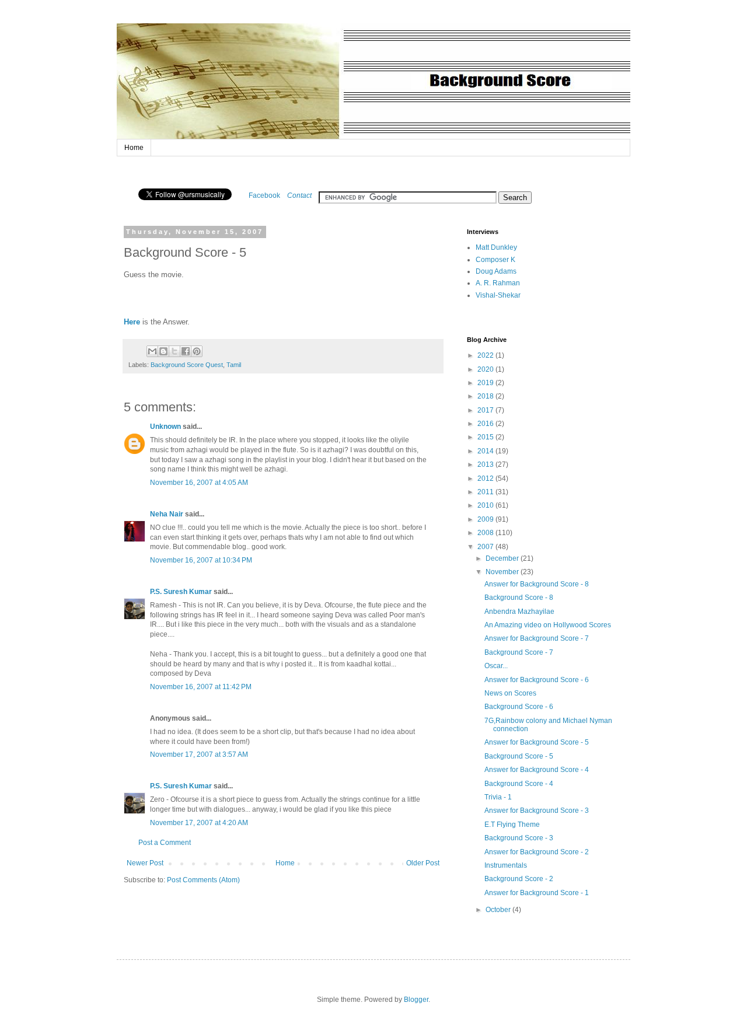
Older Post (422, 863)
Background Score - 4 (518, 784)
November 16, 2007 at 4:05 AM (199, 482)
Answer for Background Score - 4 (536, 770)
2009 (486, 519)
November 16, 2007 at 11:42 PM (201, 687)
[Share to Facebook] (185, 351)
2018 (486, 396)
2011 (486, 492)
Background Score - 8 (518, 597)
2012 (486, 478)
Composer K (495, 260)
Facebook (264, 195)
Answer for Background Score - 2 (536, 852)
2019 (486, 383)
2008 (486, 533)
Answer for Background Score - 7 (536, 638)
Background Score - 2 (518, 879)
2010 (486, 505)
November (503, 572)
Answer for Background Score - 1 (536, 893)
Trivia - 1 (498, 797)
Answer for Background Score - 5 (536, 742)
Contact (299, 195)
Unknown (165, 426)
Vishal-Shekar (498, 295)
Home (134, 148)
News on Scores (510, 693)
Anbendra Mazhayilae (519, 611)
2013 (486, 464)
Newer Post (145, 863)
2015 (486, 437)
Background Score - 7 (518, 652)
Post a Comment (164, 843)
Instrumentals (505, 865)
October (499, 910)
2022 (486, 355)
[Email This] (152, 351)
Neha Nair (166, 514)
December (503, 558)
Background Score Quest (187, 364)
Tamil (233, 364)
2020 (486, 369)
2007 (486, 547)
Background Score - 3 (518, 838)
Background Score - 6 (518, 707)
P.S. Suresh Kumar (181, 592)
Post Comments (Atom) (203, 880)
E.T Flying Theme (512, 824)
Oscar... (496, 666)
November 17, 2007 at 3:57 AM (199, 754)
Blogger (416, 999)
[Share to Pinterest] (197, 351)
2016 (486, 424)
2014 (486, 451)
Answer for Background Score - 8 (536, 584)
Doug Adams (496, 271)
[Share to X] (174, 351)
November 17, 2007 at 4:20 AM (199, 823)
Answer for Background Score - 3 (536, 810)
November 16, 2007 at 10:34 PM (201, 560)
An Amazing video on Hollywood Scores (547, 625)
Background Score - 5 (518, 756)
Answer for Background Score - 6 (536, 680)
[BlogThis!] (163, 351)
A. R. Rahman (498, 283)
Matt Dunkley (496, 247)
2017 (486, 410)
